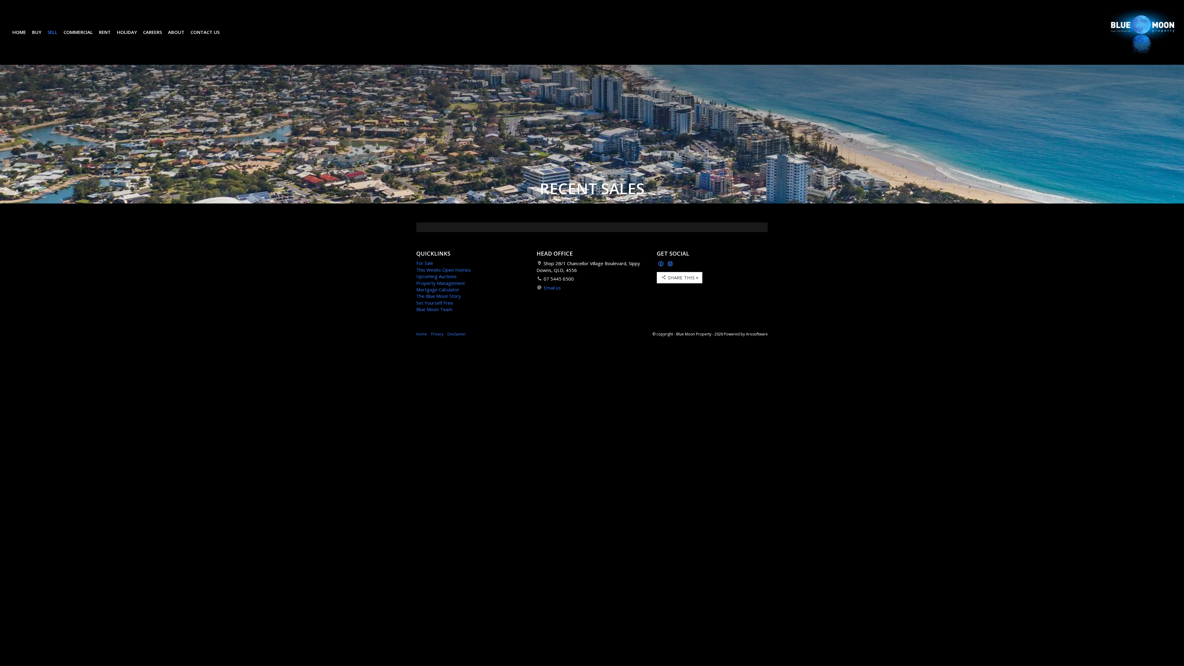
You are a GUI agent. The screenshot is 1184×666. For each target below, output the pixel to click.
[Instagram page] (670, 264)
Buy (36, 32)
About (176, 32)
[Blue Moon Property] (1143, 32)
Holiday (127, 32)
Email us (552, 288)
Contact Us (205, 32)
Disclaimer (456, 334)
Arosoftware (757, 334)
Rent (105, 32)
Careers (152, 32)
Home (19, 32)
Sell (52, 32)
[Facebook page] (661, 264)
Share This (681, 277)
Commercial (78, 32)
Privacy (437, 334)
